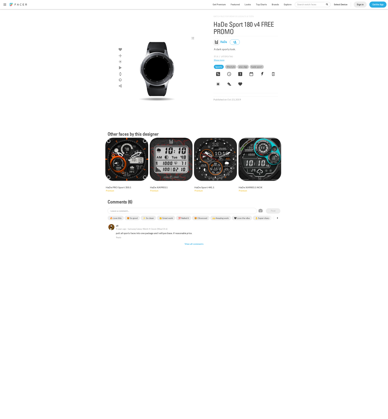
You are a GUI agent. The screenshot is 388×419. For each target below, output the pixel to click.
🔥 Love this (116, 218)
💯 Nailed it (183, 218)
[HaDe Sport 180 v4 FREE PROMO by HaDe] (157, 69)
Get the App (377, 4)
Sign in (360, 4)
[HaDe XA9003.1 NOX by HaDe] (259, 159)
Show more (219, 60)
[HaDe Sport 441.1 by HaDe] (215, 159)
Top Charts (261, 4)
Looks (248, 4)
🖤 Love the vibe (242, 218)
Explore (287, 4)
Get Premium (219, 4)
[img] (216, 42)
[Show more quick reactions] (277, 218)
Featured (235, 4)
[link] (18, 4)
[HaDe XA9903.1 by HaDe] (171, 159)
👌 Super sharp (262, 218)
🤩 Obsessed (200, 218)
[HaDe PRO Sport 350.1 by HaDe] (126, 159)
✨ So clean (148, 218)
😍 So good (132, 218)
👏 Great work (166, 218)
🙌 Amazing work (220, 218)
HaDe (224, 42)
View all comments (194, 244)
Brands (275, 4)
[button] (377, 4)
